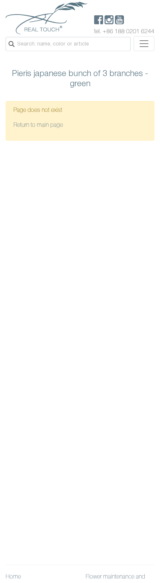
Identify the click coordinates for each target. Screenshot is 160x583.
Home (13, 577)
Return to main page (38, 125)
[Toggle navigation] (144, 43)
